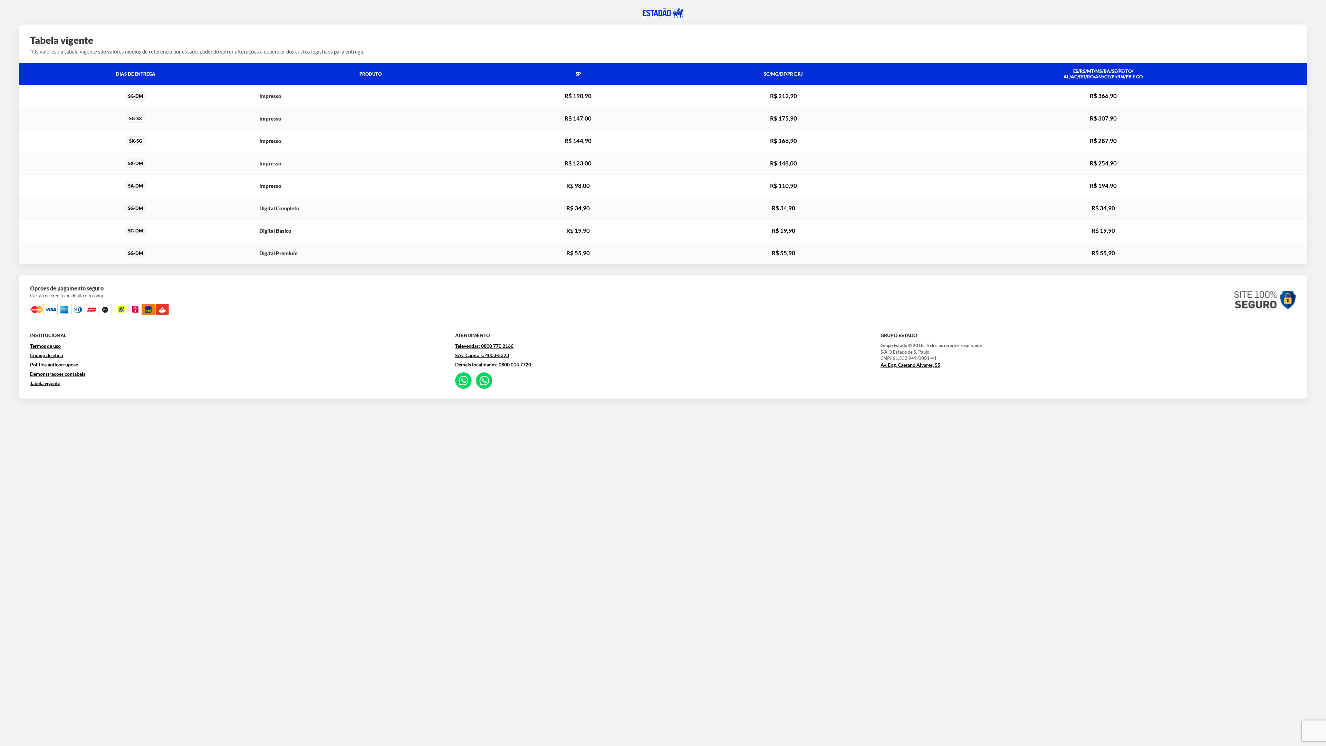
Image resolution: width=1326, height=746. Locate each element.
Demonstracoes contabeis (57, 374)
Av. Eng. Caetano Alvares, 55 (910, 365)
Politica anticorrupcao (54, 364)
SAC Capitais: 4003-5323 (482, 355)
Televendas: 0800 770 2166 (484, 346)
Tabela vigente (45, 383)
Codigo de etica (46, 355)
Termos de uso (45, 346)
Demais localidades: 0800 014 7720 (493, 364)
